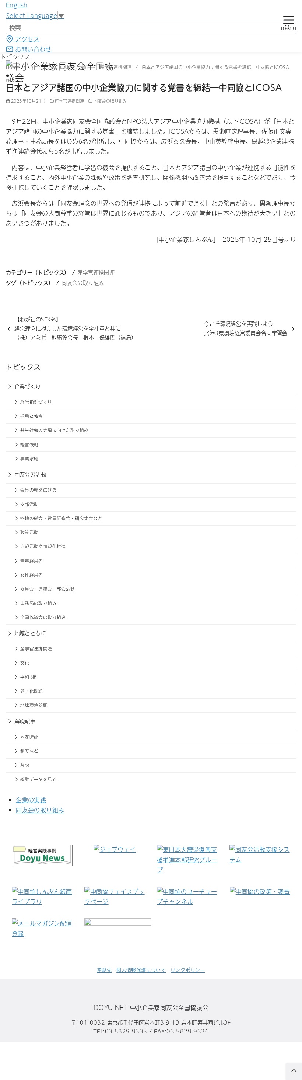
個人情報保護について (141, 969)
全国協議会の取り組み (43, 617)
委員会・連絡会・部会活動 (47, 588)
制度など (29, 750)
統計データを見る (38, 779)
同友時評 (29, 736)
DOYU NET (111, 1007)
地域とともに (30, 633)
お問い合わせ (32, 48)
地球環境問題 (34, 705)
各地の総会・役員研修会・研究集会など (61, 518)
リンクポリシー (188, 969)
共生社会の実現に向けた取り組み (54, 430)
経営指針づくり (36, 402)
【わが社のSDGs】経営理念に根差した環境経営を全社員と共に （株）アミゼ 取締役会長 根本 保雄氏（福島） (75, 328)
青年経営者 (31, 560)
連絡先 (104, 969)
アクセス (26, 38)
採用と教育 (31, 416)
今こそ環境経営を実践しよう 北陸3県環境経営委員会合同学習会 (245, 328)
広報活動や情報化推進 (43, 546)
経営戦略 (29, 444)
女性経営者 (31, 574)
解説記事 (25, 721)
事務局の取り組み (38, 603)
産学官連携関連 (69, 101)
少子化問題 (31, 691)
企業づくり (27, 386)
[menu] (288, 21)
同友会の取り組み (110, 101)
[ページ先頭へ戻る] (294, 1071)
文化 (24, 663)
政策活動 (29, 532)
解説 (24, 764)
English (17, 4)
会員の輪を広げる (38, 489)
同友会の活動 (30, 474)
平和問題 (29, 677)
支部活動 (29, 504)
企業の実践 (31, 799)
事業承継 (29, 458)
